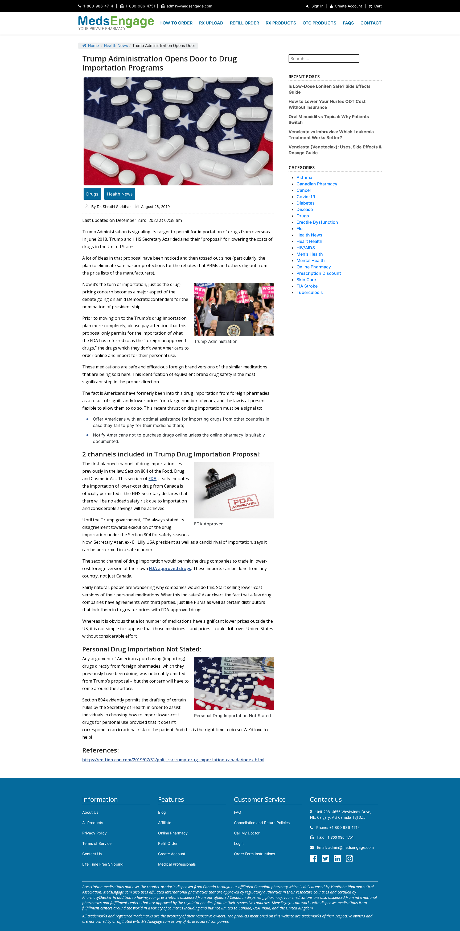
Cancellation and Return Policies (262, 822)
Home (93, 45)
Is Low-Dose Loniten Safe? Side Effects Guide (330, 89)
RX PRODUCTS (281, 23)
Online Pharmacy (314, 266)
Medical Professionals (177, 864)
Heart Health (309, 241)
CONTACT (371, 23)
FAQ (237, 812)
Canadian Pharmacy (317, 183)
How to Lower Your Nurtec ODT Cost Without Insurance (327, 104)
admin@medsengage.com (189, 6)
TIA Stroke (307, 286)
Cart (378, 6)
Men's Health (310, 254)
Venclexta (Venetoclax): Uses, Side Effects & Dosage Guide (335, 149)
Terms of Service (97, 843)
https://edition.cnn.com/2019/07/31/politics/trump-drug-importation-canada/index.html (173, 760)
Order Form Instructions (254, 853)
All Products (92, 822)
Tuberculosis (310, 292)
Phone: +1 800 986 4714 (337, 827)
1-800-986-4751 (140, 6)
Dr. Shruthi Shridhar (114, 206)
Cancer (304, 190)
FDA (153, 478)
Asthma (304, 177)
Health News (116, 45)
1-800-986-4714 (98, 6)
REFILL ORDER (244, 23)
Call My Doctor (247, 833)
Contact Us (92, 853)
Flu (300, 228)
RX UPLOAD (211, 23)
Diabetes (306, 203)
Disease (305, 209)
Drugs (92, 194)
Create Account (348, 6)
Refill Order (168, 843)
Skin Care (306, 279)
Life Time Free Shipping (103, 864)
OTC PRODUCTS (319, 23)
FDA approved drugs (170, 568)
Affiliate (164, 822)
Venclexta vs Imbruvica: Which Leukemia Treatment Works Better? (331, 134)
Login (239, 843)
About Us (90, 812)
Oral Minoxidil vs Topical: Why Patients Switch (329, 119)
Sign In (317, 6)
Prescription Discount (319, 273)
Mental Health (311, 260)
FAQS (348, 23)
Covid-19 (306, 196)
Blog (162, 812)
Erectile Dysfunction (317, 222)
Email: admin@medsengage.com (345, 847)
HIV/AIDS (306, 247)
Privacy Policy (94, 833)
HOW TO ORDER (175, 23)
